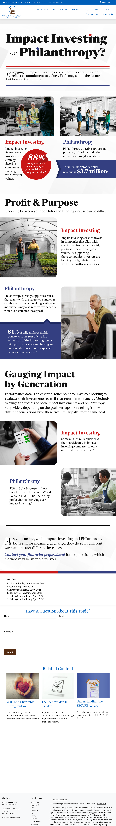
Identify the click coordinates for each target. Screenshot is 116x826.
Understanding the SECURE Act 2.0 (90, 703)
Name (7, 616)
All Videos (34, 824)
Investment (35, 805)
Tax (32, 813)
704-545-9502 (57, 2)
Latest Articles (36, 821)
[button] (42, 9)
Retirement (35, 802)
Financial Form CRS (60, 799)
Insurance (34, 810)
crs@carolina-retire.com (11, 817)
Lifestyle (34, 818)
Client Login (106, 2)
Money (33, 816)
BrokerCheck (101, 804)
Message (8, 631)
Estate (33, 808)
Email (61, 616)
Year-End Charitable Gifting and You (20, 704)
